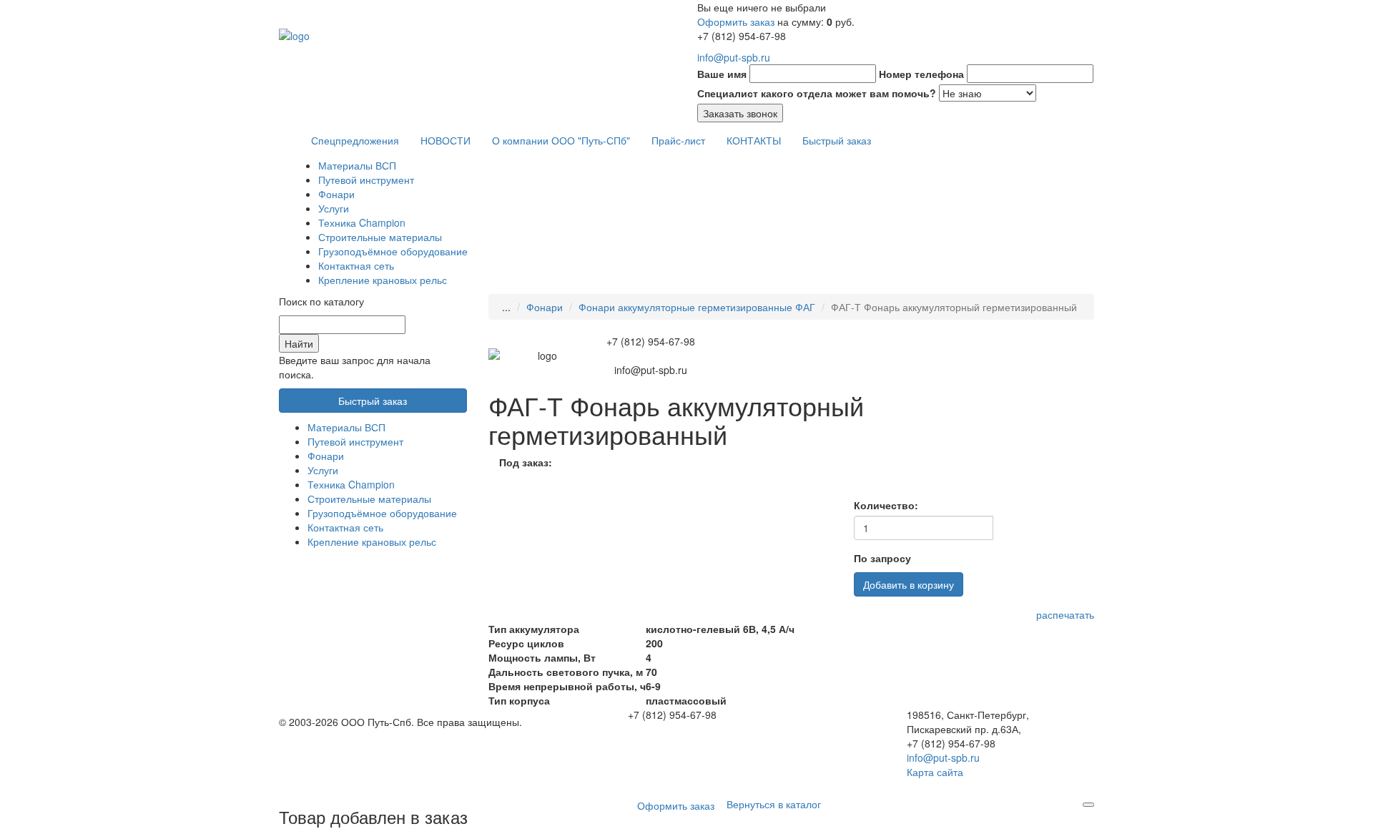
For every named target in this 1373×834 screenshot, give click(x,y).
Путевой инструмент (366, 179)
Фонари (336, 194)
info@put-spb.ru (733, 57)
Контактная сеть (356, 265)
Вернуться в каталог (774, 804)
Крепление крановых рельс (382, 280)
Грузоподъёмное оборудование (393, 251)
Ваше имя (722, 74)
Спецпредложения (355, 140)
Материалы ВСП (357, 165)
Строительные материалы (380, 237)
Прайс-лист (678, 140)
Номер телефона (921, 74)
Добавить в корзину (908, 584)
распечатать (1065, 614)
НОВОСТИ (445, 140)
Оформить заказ (735, 21)
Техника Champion (361, 222)
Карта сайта (935, 772)
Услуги (333, 208)
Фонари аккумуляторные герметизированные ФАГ (697, 307)
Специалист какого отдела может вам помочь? (816, 93)
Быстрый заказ (836, 140)
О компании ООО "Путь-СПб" (561, 140)
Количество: (886, 505)
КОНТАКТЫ (754, 140)
